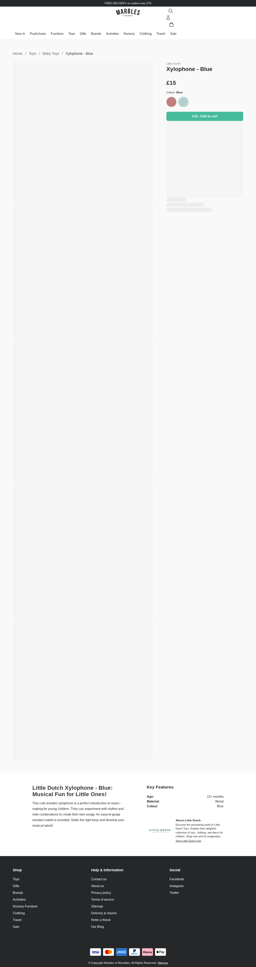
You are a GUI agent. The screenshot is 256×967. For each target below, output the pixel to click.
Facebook (177, 879)
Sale (173, 33)
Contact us (98, 879)
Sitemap (97, 906)
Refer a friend (100, 920)
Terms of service (102, 899)
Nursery (129, 33)
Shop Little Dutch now (188, 840)
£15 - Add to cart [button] (204, 116)
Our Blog (97, 926)
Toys (71, 33)
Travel (160, 33)
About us (97, 886)
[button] (128, 12)
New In (20, 33)
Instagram (177, 886)
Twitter (174, 892)
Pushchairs (38, 33)
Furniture (57, 33)
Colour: (174, 92)
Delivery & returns (104, 913)
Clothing (146, 33)
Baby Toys (51, 54)
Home (17, 54)
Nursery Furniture (25, 906)
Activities (112, 33)
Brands (96, 33)
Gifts (83, 33)
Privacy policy (101, 892)
